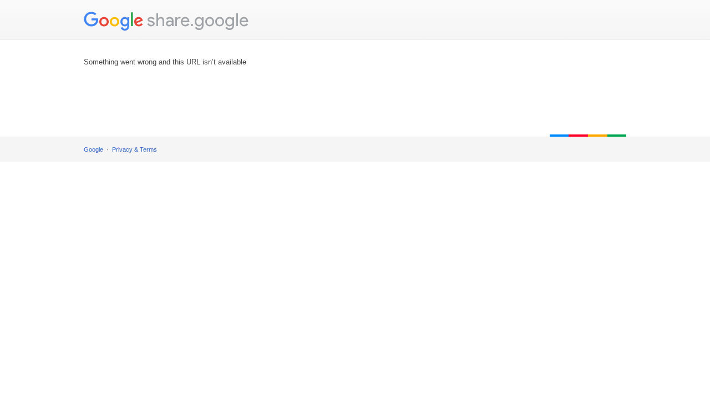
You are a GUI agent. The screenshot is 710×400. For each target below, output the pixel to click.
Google (93, 149)
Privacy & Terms (134, 149)
